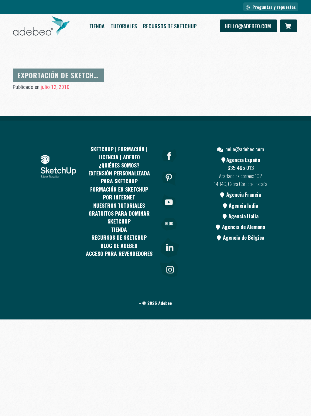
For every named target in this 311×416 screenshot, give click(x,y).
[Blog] (169, 233)
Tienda (96, 26)
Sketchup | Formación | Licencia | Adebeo (119, 153)
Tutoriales (124, 26)
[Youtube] (169, 210)
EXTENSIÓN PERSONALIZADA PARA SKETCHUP (119, 177)
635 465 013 (240, 167)
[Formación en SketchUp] (41, 26)
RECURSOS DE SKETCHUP (170, 26)
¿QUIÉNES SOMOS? (119, 165)
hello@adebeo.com (248, 26)
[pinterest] (169, 187)
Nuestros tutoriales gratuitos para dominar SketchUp (119, 213)
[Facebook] (169, 164)
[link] (169, 246)
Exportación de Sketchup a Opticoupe (81, 75)
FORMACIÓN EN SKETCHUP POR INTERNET (119, 193)
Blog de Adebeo (119, 245)
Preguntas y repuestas (273, 7)
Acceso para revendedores (119, 253)
